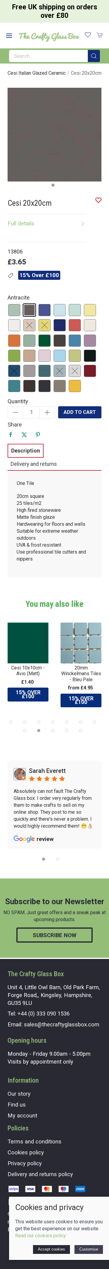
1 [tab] (54, 187)
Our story (19, 1094)
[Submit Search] (94, 56)
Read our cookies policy (40, 1235)
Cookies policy (26, 1152)
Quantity (18, 401)
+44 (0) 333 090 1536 (44, 1013)
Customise (88, 1249)
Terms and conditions (34, 1141)
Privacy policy (25, 1163)
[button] (9, 35)
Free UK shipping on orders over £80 (54, 11)
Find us (17, 1104)
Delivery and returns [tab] (34, 464)
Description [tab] (25, 451)
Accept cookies (51, 1249)
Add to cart (80, 412)
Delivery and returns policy (40, 1174)
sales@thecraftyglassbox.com (61, 1024)
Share (15, 424)
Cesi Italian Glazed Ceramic (37, 73)
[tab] (10, 722)
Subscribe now (54, 935)
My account (22, 1115)
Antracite (19, 297)
